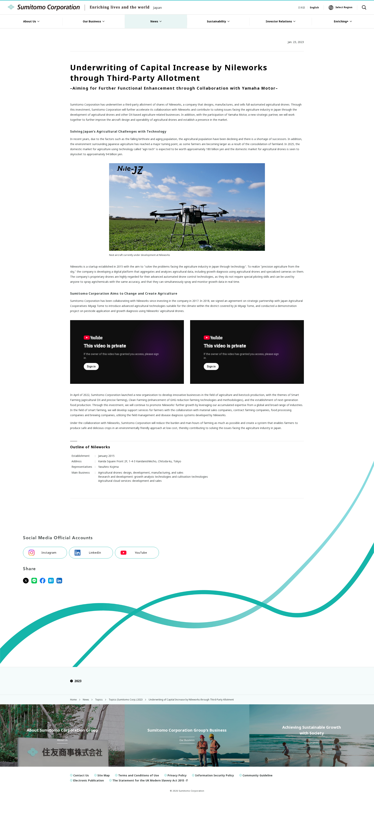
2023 (77, 681)
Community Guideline (258, 775)
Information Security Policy (214, 775)
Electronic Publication (88, 780)
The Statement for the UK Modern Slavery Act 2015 (148, 780)
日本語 (301, 7)
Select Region (343, 7)
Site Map (103, 775)
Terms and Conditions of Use (138, 775)
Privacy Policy (177, 775)
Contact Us (81, 775)
